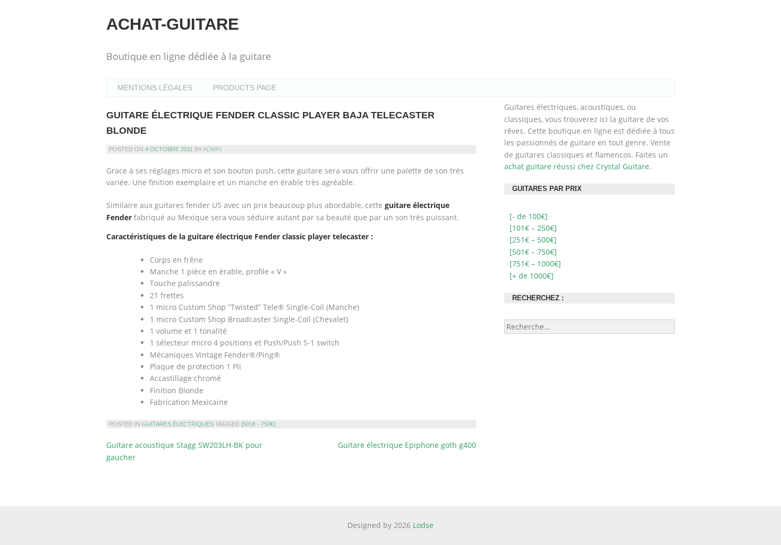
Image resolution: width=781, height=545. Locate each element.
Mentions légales (154, 87)
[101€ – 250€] (533, 228)
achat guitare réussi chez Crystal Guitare (576, 166)
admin (212, 149)
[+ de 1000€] (532, 276)
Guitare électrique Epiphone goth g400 (407, 445)
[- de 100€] (529, 216)
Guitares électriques (178, 424)
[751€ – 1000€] (535, 263)
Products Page (244, 87)
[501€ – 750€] (533, 252)
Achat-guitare (172, 24)
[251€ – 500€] (533, 240)
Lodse (423, 525)
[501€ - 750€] (258, 424)
